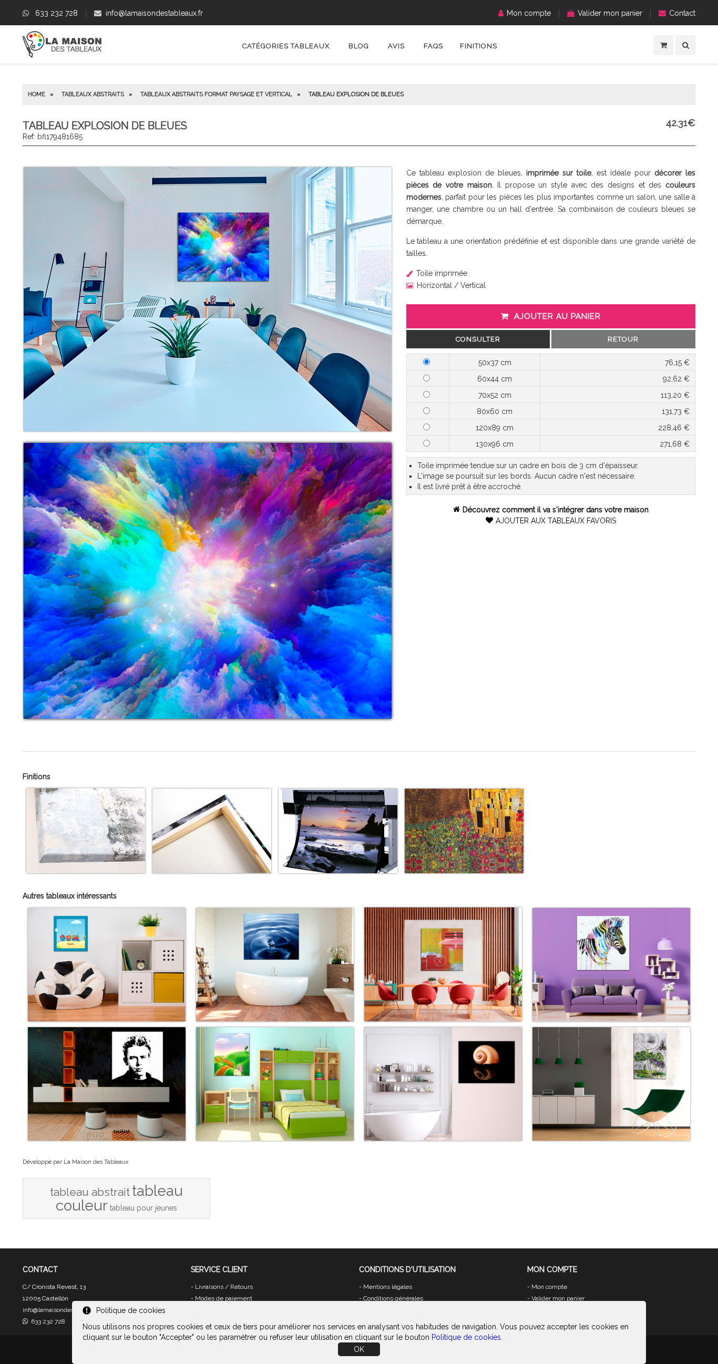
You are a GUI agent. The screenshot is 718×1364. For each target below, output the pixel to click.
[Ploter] (338, 870)
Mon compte (529, 13)
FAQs (433, 46)
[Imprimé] (464, 870)
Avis (396, 46)
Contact (682, 13)
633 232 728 (56, 13)
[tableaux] (62, 55)
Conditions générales (393, 1298)
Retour (623, 339)
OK (359, 1349)
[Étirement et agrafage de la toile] (211, 870)
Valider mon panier (610, 13)
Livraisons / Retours (224, 1286)
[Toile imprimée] (85, 870)
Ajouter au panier (557, 316)
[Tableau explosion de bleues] (208, 429)
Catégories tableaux (286, 46)
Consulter (478, 339)
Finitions (478, 46)
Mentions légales (387, 1286)
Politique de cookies (466, 1337)
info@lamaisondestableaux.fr (154, 13)
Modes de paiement (223, 1298)
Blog (358, 46)
